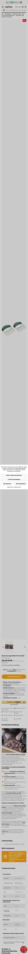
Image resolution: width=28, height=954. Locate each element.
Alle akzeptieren (21, 483)
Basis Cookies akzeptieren (14, 475)
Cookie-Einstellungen (14, 479)
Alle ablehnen (7, 483)
